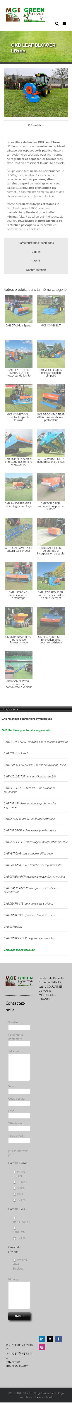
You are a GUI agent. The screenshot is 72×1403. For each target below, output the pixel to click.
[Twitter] (50, 1339)
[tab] (36, 125)
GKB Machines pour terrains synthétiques (27, 718)
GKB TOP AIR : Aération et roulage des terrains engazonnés (30, 805)
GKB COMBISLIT (13, 926)
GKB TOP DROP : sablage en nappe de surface (30, 830)
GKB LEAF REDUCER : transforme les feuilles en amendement (31, 890)
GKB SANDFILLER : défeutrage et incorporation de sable (36, 842)
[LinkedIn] (42, 1339)
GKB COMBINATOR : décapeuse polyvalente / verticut (34, 876)
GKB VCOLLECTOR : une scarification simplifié (30, 776)
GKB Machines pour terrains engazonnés (26, 730)
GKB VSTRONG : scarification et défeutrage (28, 853)
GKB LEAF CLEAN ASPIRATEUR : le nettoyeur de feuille (35, 764)
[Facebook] (58, 1339)
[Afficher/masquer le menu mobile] (64, 23)
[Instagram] (42, 1347)
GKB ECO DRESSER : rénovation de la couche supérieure (36, 741)
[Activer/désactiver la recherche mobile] (57, 23)
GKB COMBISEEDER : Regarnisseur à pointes (29, 938)
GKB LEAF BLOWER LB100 (19, 949)
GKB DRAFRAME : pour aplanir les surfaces (28, 903)
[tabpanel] (36, 183)
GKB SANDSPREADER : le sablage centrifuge (29, 818)
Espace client (43, 1397)
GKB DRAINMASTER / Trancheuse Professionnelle (32, 865)
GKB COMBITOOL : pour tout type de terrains (29, 915)
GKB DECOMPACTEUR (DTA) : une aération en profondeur (30, 790)
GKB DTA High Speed (16, 753)
